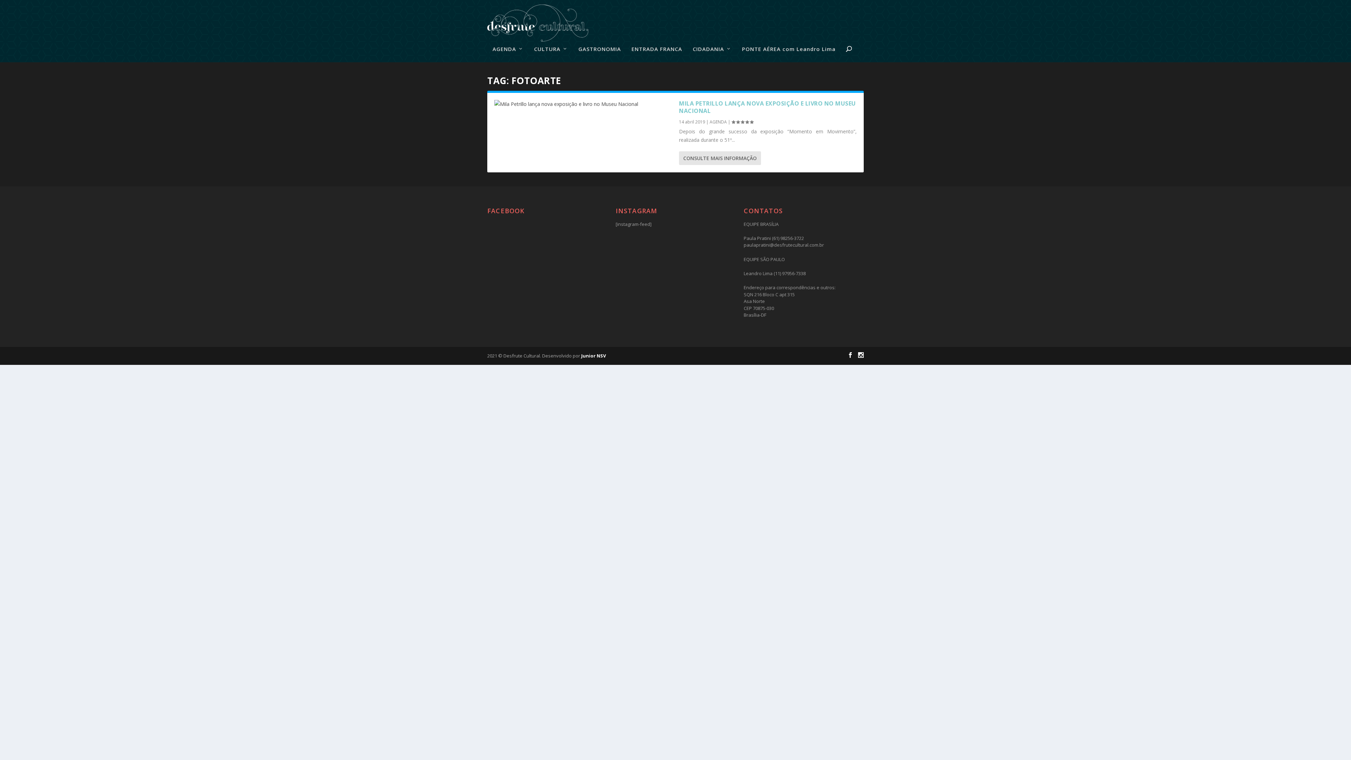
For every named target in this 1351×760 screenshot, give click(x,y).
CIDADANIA (708, 49)
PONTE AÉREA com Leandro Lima (789, 49)
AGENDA (504, 49)
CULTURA (547, 49)
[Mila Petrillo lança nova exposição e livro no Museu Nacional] (583, 104)
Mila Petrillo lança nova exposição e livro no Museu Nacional (767, 107)
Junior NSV (593, 356)
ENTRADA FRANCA (657, 49)
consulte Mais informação (720, 158)
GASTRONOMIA (599, 49)
